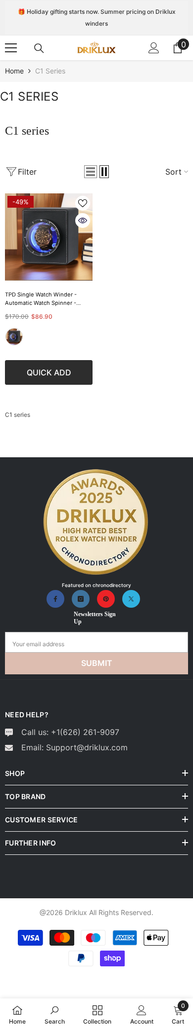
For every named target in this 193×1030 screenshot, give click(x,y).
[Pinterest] (106, 599)
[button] (90, 171)
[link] (55, 1014)
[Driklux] (96, 523)
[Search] (39, 48)
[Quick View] (82, 220)
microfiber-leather (14, 336)
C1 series (50, 71)
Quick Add (49, 372)
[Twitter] (131, 599)
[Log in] (153, 47)
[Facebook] (55, 599)
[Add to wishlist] (82, 203)
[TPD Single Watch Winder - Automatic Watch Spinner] (49, 237)
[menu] (11, 48)
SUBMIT (96, 663)
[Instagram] (81, 599)
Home (14, 71)
